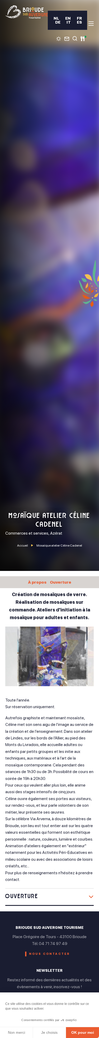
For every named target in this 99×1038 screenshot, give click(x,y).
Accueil (22, 545)
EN (68, 18)
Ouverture (60, 582)
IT (69, 22)
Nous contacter (49, 954)
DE (57, 22)
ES (79, 22)
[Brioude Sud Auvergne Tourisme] (26, 12)
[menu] (91, 23)
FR (79, 18)
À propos (37, 582)
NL (56, 18)
